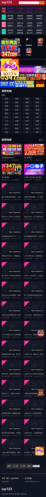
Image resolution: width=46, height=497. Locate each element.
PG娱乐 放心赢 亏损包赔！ (33, 177)
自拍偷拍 (29, 16)
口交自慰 (39, 23)
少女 (6, 121)
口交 (27, 121)
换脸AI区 (20, 25)
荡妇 (27, 113)
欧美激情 (39, 16)
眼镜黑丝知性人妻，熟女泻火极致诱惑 (15, 354)
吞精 (27, 128)
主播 (16, 121)
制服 (6, 110)
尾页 (29, 466)
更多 (40, 140)
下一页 (22, 466)
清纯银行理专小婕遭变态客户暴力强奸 (15, 413)
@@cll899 (5, 481)
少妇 (37, 117)
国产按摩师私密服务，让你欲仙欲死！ (15, 197)
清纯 (16, 102)
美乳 (27, 102)
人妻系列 (29, 30)
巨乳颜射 (29, 23)
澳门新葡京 (28, 157)
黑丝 (37, 106)
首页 (9, 466)
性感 (27, 99)
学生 (6, 117)
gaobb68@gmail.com (32, 481)
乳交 (16, 125)
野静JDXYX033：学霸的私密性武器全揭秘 (16, 256)
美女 (16, 117)
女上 (6, 128)
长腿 (16, 106)
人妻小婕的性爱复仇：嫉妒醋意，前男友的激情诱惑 (20, 452)
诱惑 (6, 102)
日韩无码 (29, 18)
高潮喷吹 (39, 33)
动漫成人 (39, 18)
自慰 (27, 110)
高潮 (37, 110)
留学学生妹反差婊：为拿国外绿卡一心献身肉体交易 (20, 433)
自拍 (16, 99)
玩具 (16, 110)
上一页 (15, 466)
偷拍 (6, 99)
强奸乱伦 (10, 30)
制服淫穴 (10, 25)
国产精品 (10, 16)
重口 (37, 132)
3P (27, 132)
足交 (6, 125)
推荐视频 (10, 23)
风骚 (37, 99)
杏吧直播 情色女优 (8, 157)
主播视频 (10, 18)
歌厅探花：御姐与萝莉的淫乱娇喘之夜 (15, 374)
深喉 (37, 121)
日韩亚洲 (20, 16)
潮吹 (6, 113)
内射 (6, 132)
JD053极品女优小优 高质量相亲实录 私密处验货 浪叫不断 (22, 334)
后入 (27, 125)
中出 (37, 128)
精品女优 (20, 30)
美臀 (6, 106)
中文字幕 (20, 18)
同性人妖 (20, 23)
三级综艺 (29, 25)
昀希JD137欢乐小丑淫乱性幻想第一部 (15, 217)
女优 (16, 113)
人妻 (27, 117)
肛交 (37, 125)
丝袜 (27, 106)
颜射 (16, 128)
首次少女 (29, 33)
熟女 (37, 113)
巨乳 (37, 102)
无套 (16, 132)
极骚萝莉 (39, 30)
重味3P (39, 25)
